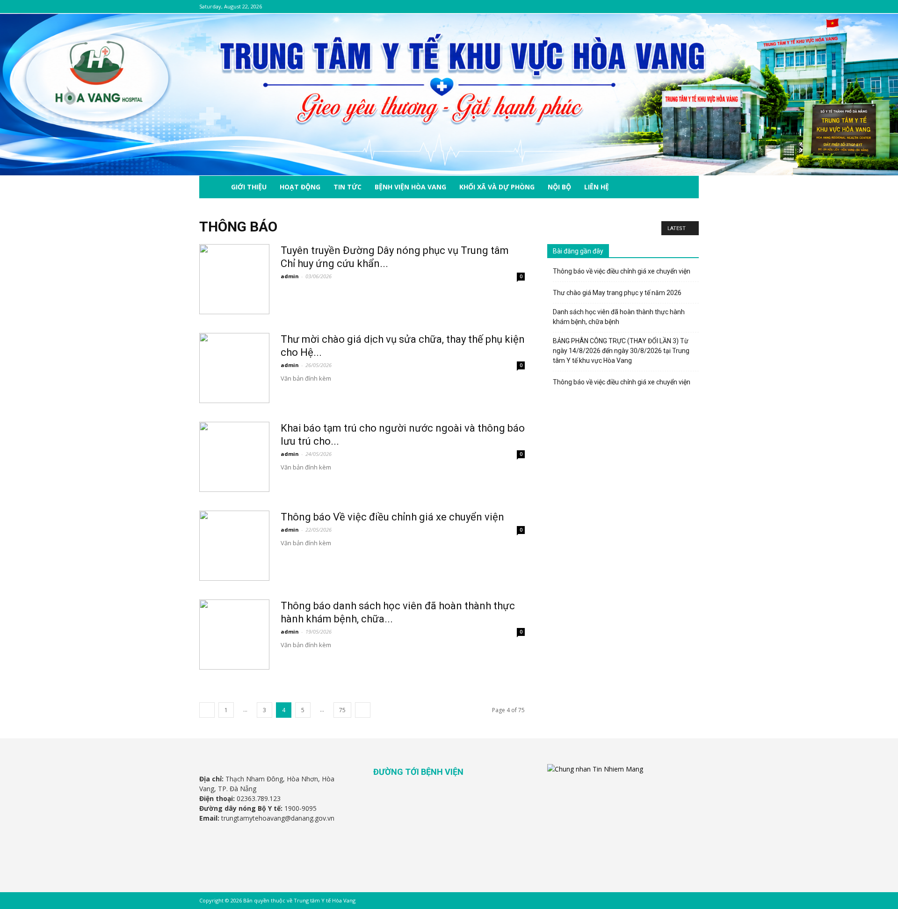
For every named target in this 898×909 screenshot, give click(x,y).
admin (290, 276)
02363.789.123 (259, 798)
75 (342, 710)
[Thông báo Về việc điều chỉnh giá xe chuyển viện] (234, 546)
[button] (687, 187)
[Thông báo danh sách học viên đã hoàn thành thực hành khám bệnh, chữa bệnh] (234, 634)
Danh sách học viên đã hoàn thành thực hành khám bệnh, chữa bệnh (619, 316)
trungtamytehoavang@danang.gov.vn (277, 818)
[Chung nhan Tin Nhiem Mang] (595, 769)
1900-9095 (300, 808)
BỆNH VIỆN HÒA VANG (410, 186)
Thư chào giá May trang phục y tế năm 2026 (617, 292)
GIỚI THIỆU (249, 186)
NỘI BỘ (559, 186)
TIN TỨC (347, 186)
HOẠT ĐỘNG (300, 186)
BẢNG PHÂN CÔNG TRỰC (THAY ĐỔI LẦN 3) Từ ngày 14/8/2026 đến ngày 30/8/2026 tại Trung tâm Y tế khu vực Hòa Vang (621, 350)
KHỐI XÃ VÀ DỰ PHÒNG (497, 186)
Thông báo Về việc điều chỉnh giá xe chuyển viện (392, 517)
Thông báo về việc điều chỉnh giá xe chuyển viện (621, 271)
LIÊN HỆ (596, 186)
